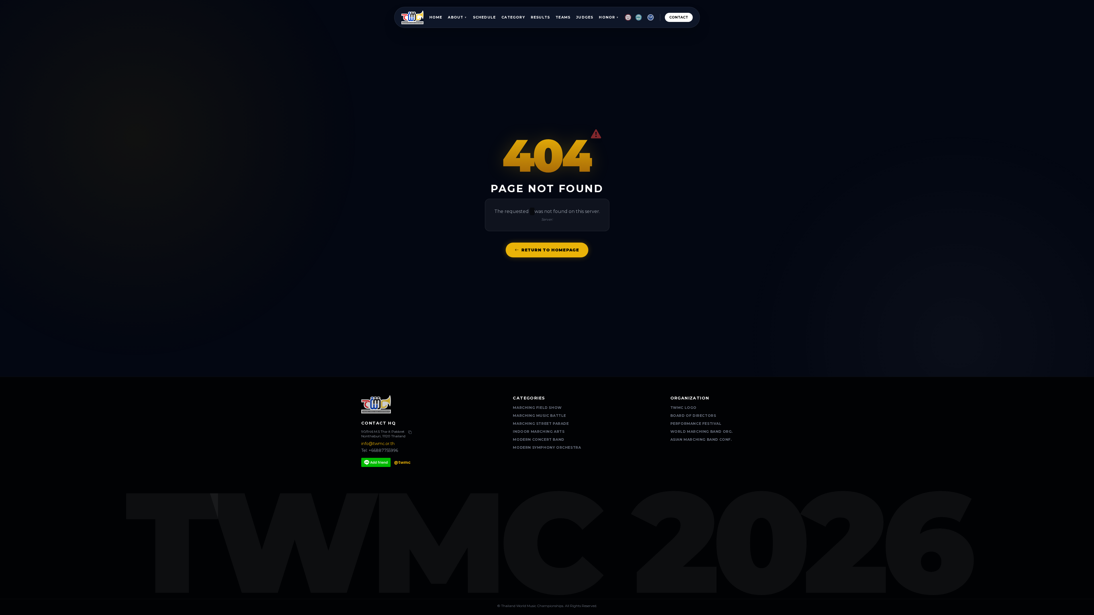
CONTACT (678, 17)
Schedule (484, 17)
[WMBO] (650, 17)
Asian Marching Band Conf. (701, 439)
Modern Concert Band (538, 439)
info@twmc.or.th (378, 443)
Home (435, 17)
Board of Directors (693, 415)
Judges (584, 17)
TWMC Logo (683, 407)
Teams (563, 17)
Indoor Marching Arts (538, 431)
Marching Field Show (537, 407)
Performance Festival (696, 423)
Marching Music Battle (539, 415)
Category (513, 17)
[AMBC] (639, 17)
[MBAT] (628, 17)
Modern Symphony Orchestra (547, 447)
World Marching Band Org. (701, 431)
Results (540, 17)
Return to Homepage (550, 250)
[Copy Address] (410, 432)
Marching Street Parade (541, 423)
